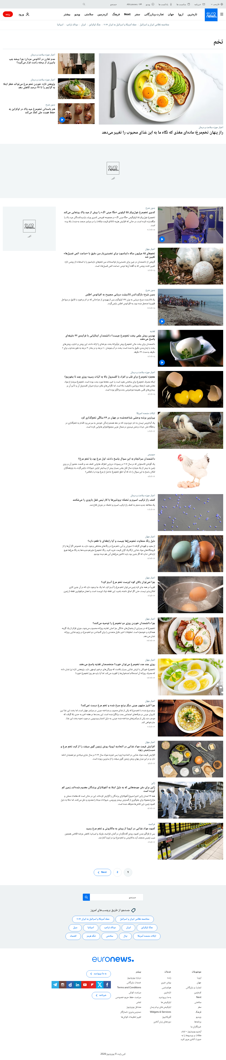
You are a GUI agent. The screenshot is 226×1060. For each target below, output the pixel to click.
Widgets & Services (160, 1012)
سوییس (151, 454)
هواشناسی (166, 988)
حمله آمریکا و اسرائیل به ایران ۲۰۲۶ (120, 25)
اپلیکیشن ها (166, 1002)
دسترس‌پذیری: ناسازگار (130, 1012)
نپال (125, 936)
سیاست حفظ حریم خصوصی (128, 997)
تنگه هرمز (91, 936)
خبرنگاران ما (196, 1027)
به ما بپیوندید (165, 997)
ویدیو (77, 14)
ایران (83, 25)
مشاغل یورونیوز (134, 1007)
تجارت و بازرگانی (154, 14)
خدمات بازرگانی (134, 983)
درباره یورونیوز (134, 978)
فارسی (216, 4)
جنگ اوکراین (95, 25)
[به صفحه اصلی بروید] (211, 15)
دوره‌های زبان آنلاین (162, 1022)
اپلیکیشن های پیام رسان (160, 1007)
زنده (8, 14)
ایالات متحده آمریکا (147, 936)
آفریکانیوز (166, 1017)
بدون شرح (50, 104)
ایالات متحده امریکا (145, 413)
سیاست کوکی (135, 993)
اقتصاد (73, 936)
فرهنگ (116, 14)
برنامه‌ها (197, 1022)
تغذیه (152, 331)
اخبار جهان (150, 249)
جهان (171, 14)
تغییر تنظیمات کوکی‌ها (131, 1017)
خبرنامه (102, 995)
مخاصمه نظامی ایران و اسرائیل (154, 25)
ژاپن (153, 783)
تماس (138, 1002)
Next (127, 14)
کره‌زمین (102, 14)
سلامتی (88, 14)
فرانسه (151, 824)
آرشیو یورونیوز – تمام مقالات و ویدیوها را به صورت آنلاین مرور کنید (191, 1035)
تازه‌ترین (192, 14)
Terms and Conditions (129, 988)
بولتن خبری (166, 983)
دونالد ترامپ (72, 25)
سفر (137, 14)
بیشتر (138, 972)
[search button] (84, 4)
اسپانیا (60, 25)
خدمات (167, 972)
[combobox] (102, 4)
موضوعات (196, 972)
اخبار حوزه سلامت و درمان (211, 127)
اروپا (180, 14)
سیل (75, 928)
